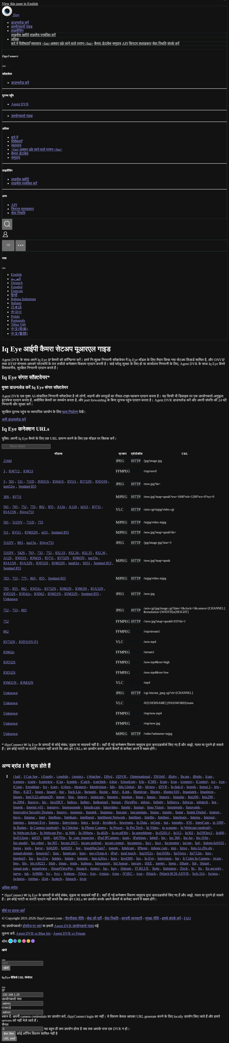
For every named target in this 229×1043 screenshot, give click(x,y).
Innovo (62, 812)
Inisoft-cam (92, 807)
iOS (189, 822)
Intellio (149, 817)
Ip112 (177, 833)
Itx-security (213, 868)
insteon (214, 812)
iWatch (151, 874)
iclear (113, 782)
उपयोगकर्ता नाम (11, 999)
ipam (125, 838)
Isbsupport (102, 863)
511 (20, 481)
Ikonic (103, 792)
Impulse (178, 797)
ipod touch (128, 853)
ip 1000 (218, 822)
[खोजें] (7, 224)
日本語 (16, 307)
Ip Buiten (19, 828)
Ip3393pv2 (204, 833)
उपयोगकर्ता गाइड (21, 26)
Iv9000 (37, 874)
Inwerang (126, 822)
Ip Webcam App (24, 833)
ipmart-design (22, 853)
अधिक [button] (15, 39)
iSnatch (81, 868)
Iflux (16, 792)
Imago (17, 797)
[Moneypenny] (24, 941)
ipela (28, 848)
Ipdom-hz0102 (213, 843)
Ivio (93, 874)
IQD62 (39, 594)
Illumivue (140, 792)
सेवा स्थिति (159, 43)
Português (18, 320)
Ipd (197, 843)
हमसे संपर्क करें (171, 918)
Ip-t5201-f (162, 833)
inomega (76, 812)
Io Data (141, 822)
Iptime (69, 858)
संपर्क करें (173, 43)
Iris (24, 863)
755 (33, 507)
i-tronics (77, 776)
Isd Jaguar (120, 863)
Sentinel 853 (102, 563)
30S (6, 497)
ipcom (187, 843)
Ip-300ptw (85, 833)
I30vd (108, 776)
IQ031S (43, 481)
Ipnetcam (69, 853)
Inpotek (91, 812)
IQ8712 (14, 471)
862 (24, 589)
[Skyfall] (19, 941)
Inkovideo (110, 807)
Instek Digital (196, 812)
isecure (136, 863)
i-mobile (62, 776)
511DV (17, 522)
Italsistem (169, 868)
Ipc (163, 838)
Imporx (164, 797)
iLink (126, 792)
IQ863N (81, 589)
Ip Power (116, 828)
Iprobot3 (19, 858)
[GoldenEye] (28, 941)
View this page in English (20, 4)
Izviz (83, 879)
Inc (44, 802)
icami (31, 782)
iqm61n (73, 563)
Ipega (17, 848)
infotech (202, 802)
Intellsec (164, 817)
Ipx (138, 858)
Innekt (125, 807)
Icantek (72, 782)
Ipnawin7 (42, 853)
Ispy (114, 868)
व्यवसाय (36, 43)
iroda (73, 863)
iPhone (142, 848)
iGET (27, 792)
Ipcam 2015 (69, 843)
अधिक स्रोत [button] (10, 887)
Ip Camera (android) (44, 828)
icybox (66, 787)
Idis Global (126, 787)
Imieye (82, 797)
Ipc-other (37, 843)
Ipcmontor (172, 843)
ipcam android (91, 843)
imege (60, 797)
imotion (126, 797)
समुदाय (116, 43)
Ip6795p (59, 838)
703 (31, 553)
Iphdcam (128, 848)
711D (30, 481)
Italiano (16, 303)
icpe (222, 782)
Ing (214, 802)
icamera (18, 782)
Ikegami (90, 792)
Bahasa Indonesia (23, 299)
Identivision (98, 787)
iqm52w (9, 486)
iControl (202, 782)
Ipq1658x (163, 853)
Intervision (69, 822)
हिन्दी (14, 295)
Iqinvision (164, 858)
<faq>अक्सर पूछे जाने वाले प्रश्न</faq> (67, 43)
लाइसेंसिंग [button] (17, 31)
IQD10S (101, 481)
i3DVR (121, 776)
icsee (54, 787)
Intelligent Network (111, 817)
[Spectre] (10, 941)
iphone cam (159, 848)
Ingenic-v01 (34, 807)
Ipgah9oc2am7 (94, 848)
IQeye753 (27, 512)
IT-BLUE (142, 868)
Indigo (84, 802)
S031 (86, 563)
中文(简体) (19, 329)
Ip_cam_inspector (81, 838)
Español (16, 287)
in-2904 (18, 802)
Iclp (141, 782)
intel (42, 817)
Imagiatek (190, 792)
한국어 (16, 312)
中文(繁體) (19, 333)
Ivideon (69, 874)
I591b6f (159, 776)
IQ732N (86, 481)
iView (82, 874)
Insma (154, 812)
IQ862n (8, 652)
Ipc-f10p (202, 838)
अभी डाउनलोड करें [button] (14, 419)
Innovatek (193, 807)
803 (20, 543)
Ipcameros (134, 843)
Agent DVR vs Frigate (69, 933)
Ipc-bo (188, 838)
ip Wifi (70, 833)
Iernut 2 (204, 787)
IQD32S (42, 563)
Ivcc (57, 874)
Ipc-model (20, 843)
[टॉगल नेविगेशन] (20, 245)
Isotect (95, 868)
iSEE (148, 863)
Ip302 (189, 833)
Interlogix (180, 817)
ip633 (36, 838)
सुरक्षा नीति (152, 918)
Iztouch (71, 879)
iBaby (172, 776)
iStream (126, 868)
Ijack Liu (74, 792)
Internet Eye (36, 822)
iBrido (197, 776)
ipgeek (113, 848)
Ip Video (152, 828)
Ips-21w (42, 858)
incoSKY (57, 802)
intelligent (87, 817)
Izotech (57, 879)
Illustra (155, 792)
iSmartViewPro (62, 868)
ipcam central (114, 843)
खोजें (6, 968)
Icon (174, 782)
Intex (84, 822)
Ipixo (183, 848)
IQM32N (31, 532)
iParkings (139, 838)
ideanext (80, 787)
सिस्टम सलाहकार (140, 43)
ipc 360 (174, 838)
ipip (173, 848)
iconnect (186, 782)
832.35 (87, 553)
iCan (59, 782)
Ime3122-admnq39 (39, 797)
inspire (167, 812)
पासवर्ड (6, 1008)
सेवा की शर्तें (94, 918)
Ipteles (56, 858)
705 (15, 507)
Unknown (10, 599)
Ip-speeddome (142, 833)
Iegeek (191, 787)
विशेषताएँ (24, 43)
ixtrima (33, 879)
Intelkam (70, 817)
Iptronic (82, 858)
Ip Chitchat (70, 828)
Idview (150, 787)
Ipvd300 (127, 858)
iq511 (84, 507)
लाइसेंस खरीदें (20, 35)
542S (21, 553)
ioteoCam (202, 822)
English (16, 274)
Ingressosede (71, 807)
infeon (145, 802)
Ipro (208, 853)
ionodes (177, 822)
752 (24, 507)
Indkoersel (100, 802)
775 (24, 578)
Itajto (155, 868)
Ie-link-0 (177, 787)
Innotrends (174, 807)
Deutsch (17, 283)
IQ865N (79, 558)
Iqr (177, 858)
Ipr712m (196, 853)
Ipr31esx (180, 853)
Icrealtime (32, 787)
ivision (104, 874)
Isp (105, 868)
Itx (200, 868)
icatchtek (99, 782)
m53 (44, 532)
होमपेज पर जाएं (32, 926)
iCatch (85, 782)
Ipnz (82, 853)
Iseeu (172, 863)
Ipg (78, 848)
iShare (184, 863)
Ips (31, 858)
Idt (140, 787)
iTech (184, 868)
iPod (114, 853)
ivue (139, 874)
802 (42, 507)
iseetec (160, 863)
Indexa (72, 802)
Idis (112, 787)
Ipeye (39, 848)
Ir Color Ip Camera (196, 858)
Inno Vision (155, 807)
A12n (61, 507)
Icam (208, 776)
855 (50, 507)
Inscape (121, 812)
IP (3, 990)
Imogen (112, 797)
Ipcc (148, 843)
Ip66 (46, 838)
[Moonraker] (15, 941)
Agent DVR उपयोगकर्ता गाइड (74, 926)
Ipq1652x (146, 853)
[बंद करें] (4, 66)
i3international (140, 776)
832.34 (73, 553)
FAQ (187, 918)
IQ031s (35, 589)
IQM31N (54, 594)
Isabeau (86, 863)
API (125, 43)
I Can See (31, 776)
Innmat (139, 807)
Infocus (187, 802)
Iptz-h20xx (99, 858)
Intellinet (135, 817)
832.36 (100, 553)
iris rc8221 (37, 863)
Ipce (158, 843)
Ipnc (56, 853)
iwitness (19, 879)
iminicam (97, 797)
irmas (62, 863)
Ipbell (154, 838)
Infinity (158, 802)
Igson (39, 792)
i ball (16, 776)
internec (18, 822)
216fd (7, 461)
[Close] (3, 987)
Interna (195, 817)
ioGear (155, 822)
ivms (115, 874)
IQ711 (17, 497)
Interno (54, 822)
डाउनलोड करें (20, 22)
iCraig (17, 787)
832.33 (60, 553)
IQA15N (9, 512)
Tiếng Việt (18, 324)
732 (40, 553)
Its (193, 868)
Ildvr (115, 792)
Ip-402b (102, 833)
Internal (209, 817)
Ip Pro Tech (134, 828)
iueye (17, 874)
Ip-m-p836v (120, 833)
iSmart (204, 863)
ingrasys (53, 807)
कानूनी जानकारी (131, 918)
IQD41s (24, 594)
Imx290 (207, 797)
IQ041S (58, 481)
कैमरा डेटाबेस (102, 43)
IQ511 (71, 481)
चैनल (5, 1024)
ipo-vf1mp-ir (98, 853)
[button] (5, 237)
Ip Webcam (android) (195, 828)
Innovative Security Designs (33, 812)
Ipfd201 (66, 848)
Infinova (173, 802)
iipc (61, 792)
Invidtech (109, 822)
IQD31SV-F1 (28, 642)
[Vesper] (33, 941)
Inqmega (106, 812)
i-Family (47, 776)
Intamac (29, 817)
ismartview (39, 868)
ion (166, 822)
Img (71, 797)
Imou (139, 797)
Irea (16, 863)
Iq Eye (149, 858)
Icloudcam (128, 782)
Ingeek (18, 807)
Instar (179, 812)
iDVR (163, 787)
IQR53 (28, 471)
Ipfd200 (51, 848)
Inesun (116, 802)
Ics (45, 787)
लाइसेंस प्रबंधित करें (43, 35)
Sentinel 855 (27, 486)
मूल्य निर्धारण (70, 412)
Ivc (48, 874)
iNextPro (130, 802)
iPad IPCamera (108, 838)
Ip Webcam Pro (51, 833)
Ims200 (193, 797)
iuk (26, 874)
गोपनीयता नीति (74, 918)
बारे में (14, 43)
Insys (17, 817)
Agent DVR (20, 104)
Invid (95, 822)
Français (17, 291)
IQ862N (66, 589)
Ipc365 (52, 843)
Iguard (51, 792)
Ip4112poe (20, 838)
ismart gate (20, 868)
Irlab (52, 863)
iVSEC (128, 874)
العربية (16, 279)
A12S (73, 507)
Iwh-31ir (198, 874)
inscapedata (138, 812)
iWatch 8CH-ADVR (174, 874)
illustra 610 (171, 792)
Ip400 (220, 833)
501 (11, 481)
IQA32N (26, 563)
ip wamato (169, 828)
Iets (216, 787)
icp (213, 782)
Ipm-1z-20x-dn (201, 848)
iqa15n (31, 543)
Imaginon (207, 792)
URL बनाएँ (9, 1038)
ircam (217, 858)
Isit (194, 863)
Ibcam (184, 776)
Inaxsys (33, 802)
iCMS (152, 782)
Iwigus (213, 874)
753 (15, 578)
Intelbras (55, 817)
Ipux (114, 858)
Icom (163, 782)
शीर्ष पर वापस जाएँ (13, 911)
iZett (45, 879)
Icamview (46, 782)
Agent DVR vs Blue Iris (33, 933)
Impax (151, 797)
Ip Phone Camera (93, 828)
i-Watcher (93, 776)
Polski (15, 316)
